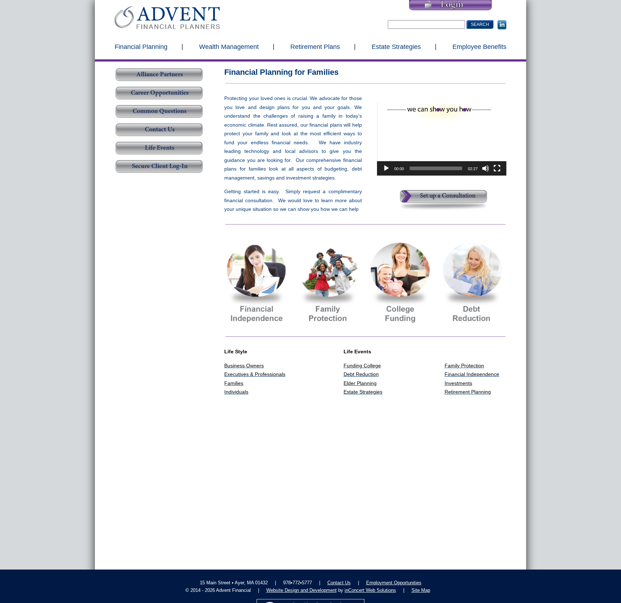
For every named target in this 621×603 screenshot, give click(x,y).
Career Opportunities (160, 93)
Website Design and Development (301, 590)
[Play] (386, 168)
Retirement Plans (315, 46)
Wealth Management (229, 46)
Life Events (159, 148)
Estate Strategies (396, 46)
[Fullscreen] (497, 168)
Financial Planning (141, 46)
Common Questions (160, 111)
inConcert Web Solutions (370, 590)
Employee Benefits (479, 46)
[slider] (436, 168)
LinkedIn (501, 25)
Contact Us (160, 130)
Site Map (420, 590)
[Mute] (485, 168)
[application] (441, 139)
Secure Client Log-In (160, 166)
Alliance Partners (159, 75)
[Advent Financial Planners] (167, 17)
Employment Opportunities (394, 582)
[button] (441, 139)
